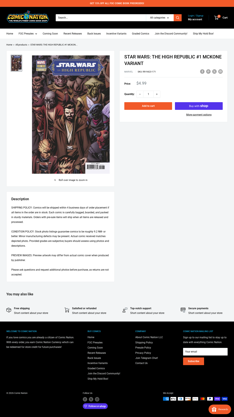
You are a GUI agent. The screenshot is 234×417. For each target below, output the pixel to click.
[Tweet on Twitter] (214, 71)
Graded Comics (140, 33)
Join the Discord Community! (171, 33)
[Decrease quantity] (140, 94)
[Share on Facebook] (202, 71)
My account (195, 19)
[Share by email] (220, 71)
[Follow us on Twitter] (91, 399)
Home (9, 33)
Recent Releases (73, 33)
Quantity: (129, 94)
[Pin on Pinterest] (208, 71)
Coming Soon (50, 33)
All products (21, 44)
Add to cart (148, 105)
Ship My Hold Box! (203, 33)
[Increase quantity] (156, 94)
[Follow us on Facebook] (85, 399)
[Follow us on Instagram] (97, 399)
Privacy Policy (143, 352)
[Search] (178, 17)
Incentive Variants (116, 33)
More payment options (199, 114)
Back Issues (94, 33)
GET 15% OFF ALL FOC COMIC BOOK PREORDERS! (117, 3)
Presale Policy (143, 347)
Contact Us (141, 363)
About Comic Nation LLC (149, 337)
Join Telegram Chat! (146, 358)
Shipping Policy (144, 342)
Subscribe (193, 361)
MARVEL (128, 71)
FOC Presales (26, 33)
